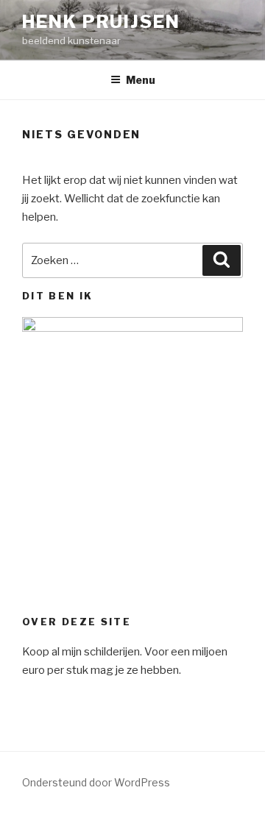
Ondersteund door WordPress (96, 782)
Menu (140, 80)
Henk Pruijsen (101, 21)
